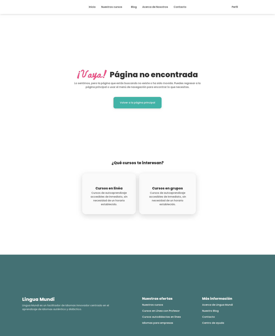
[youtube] (36, 321)
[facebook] (23, 321)
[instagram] (29, 321)
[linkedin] (42, 321)
